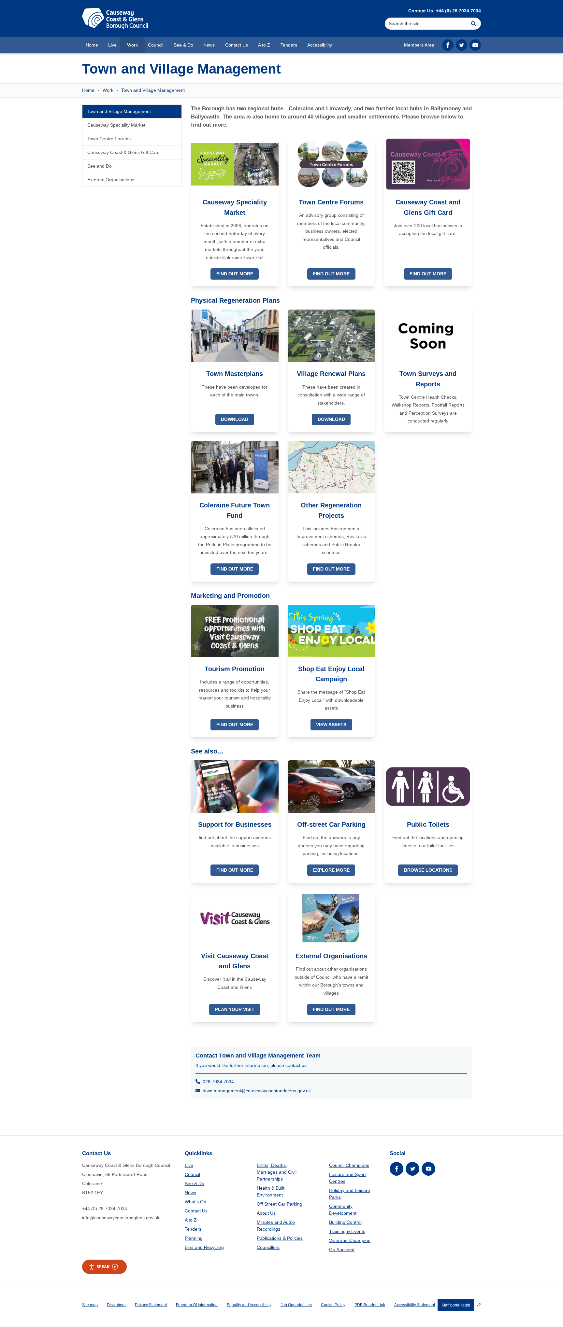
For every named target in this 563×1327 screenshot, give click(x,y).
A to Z (191, 1220)
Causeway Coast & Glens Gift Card (123, 152)
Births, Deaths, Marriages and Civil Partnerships (276, 1172)
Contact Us (196, 1210)
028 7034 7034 (217, 1081)
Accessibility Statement (414, 1305)
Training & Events (347, 1231)
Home (88, 90)
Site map (90, 1305)
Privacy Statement (151, 1305)
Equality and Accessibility (249, 1305)
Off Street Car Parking (279, 1204)
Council (192, 1174)
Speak (102, 1266)
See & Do (194, 1183)
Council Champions (349, 1165)
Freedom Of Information (197, 1305)
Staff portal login (455, 1305)
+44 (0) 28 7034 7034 (104, 1208)
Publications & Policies (280, 1238)
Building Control (345, 1222)
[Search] (473, 24)
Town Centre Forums (109, 138)
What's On (195, 1201)
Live (189, 1165)
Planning (194, 1238)
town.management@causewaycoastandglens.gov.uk (255, 1090)
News (190, 1192)
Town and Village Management (153, 90)
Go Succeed (341, 1249)
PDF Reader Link (369, 1305)
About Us (266, 1213)
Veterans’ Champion (349, 1240)
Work (108, 90)
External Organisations (110, 179)
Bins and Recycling (204, 1247)
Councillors (268, 1247)
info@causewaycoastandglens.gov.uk (120, 1217)
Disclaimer (116, 1305)
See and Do (99, 166)
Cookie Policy (333, 1305)
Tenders (193, 1229)
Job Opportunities (296, 1305)
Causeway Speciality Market (116, 125)
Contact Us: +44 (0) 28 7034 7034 (444, 10)
